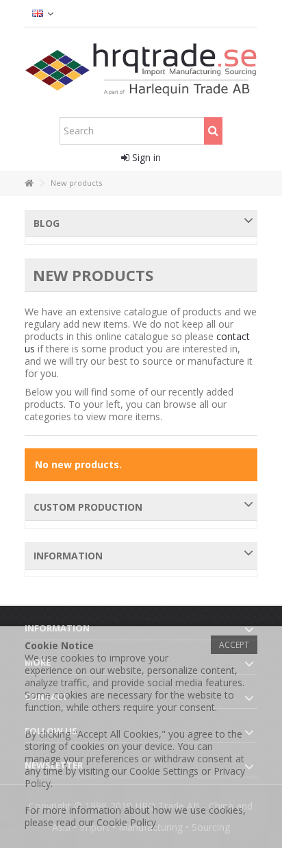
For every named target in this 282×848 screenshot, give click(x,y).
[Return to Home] (29, 183)
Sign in (145, 157)
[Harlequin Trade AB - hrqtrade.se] (141, 69)
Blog (47, 223)
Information (68, 555)
